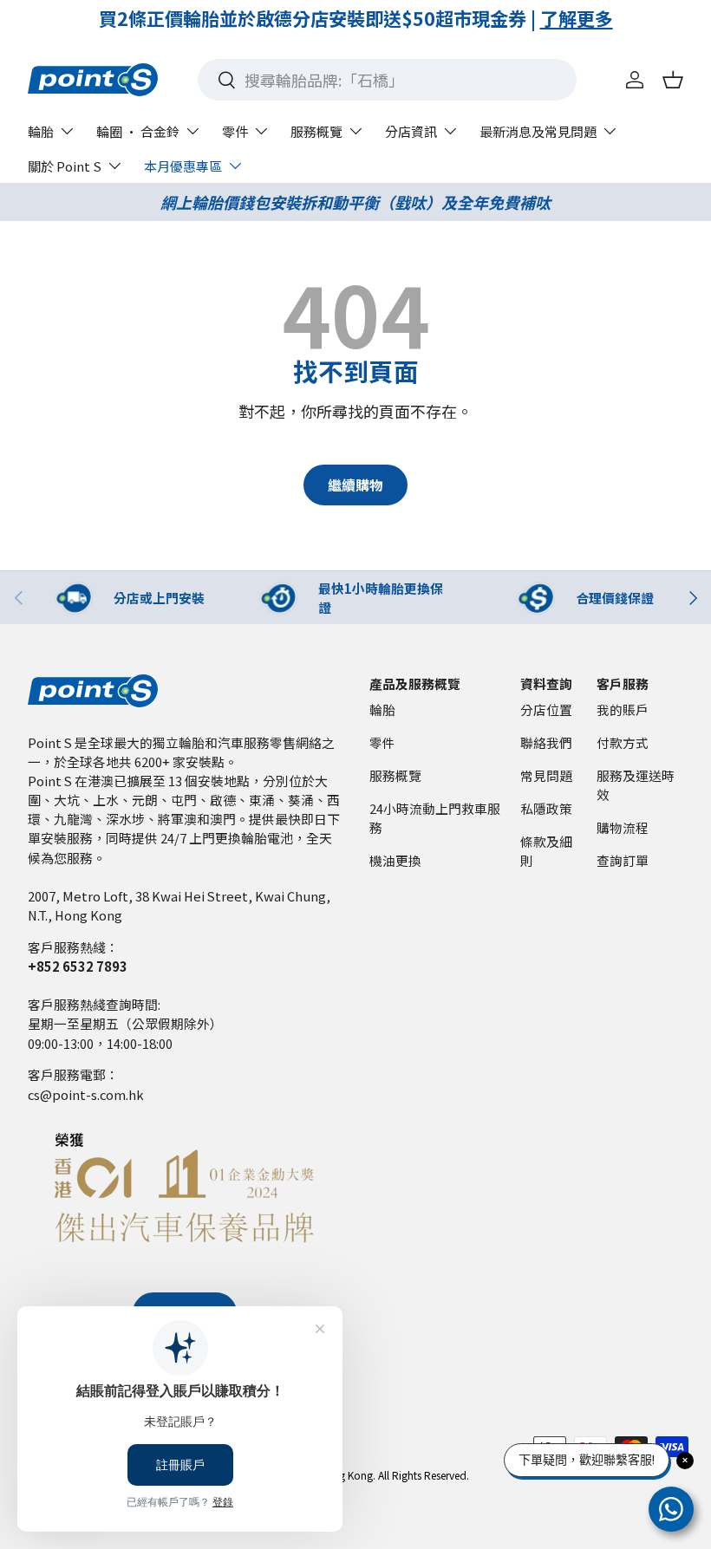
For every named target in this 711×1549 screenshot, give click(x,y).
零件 (382, 742)
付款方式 (623, 742)
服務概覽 (395, 775)
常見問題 (546, 775)
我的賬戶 (623, 709)
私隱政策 (546, 808)
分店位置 (546, 709)
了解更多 (287, 17)
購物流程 (623, 827)
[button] (673, 80)
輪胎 (382, 709)
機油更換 (395, 860)
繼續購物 (355, 485)
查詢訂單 (623, 860)
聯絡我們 (546, 742)
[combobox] (387, 80)
